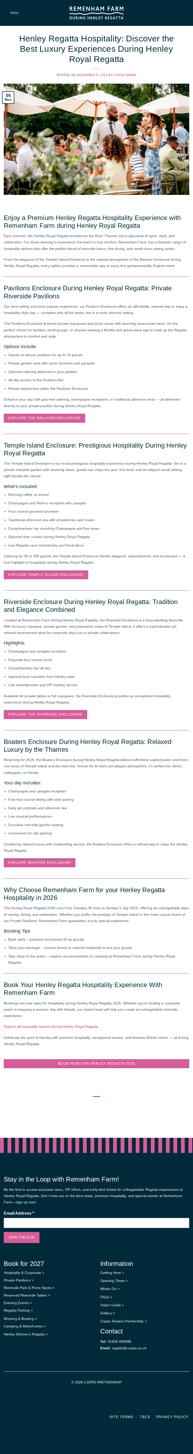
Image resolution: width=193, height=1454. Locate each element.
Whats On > (109, 1289)
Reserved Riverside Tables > (27, 1295)
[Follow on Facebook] (93, 1401)
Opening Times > (114, 1281)
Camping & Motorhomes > (25, 1326)
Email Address (19, 1213)
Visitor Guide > (112, 1305)
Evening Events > (18, 1303)
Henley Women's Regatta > (26, 1334)
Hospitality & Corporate (23, 1273)
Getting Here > (112, 1273)
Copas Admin (125, 75)
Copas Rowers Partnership (121, 1321)
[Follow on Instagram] (100, 1401)
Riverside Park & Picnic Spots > (29, 1288)
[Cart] (186, 13)
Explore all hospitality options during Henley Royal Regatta (51, 1027)
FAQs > (106, 1297)
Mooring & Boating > (20, 1319)
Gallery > (107, 1313)
